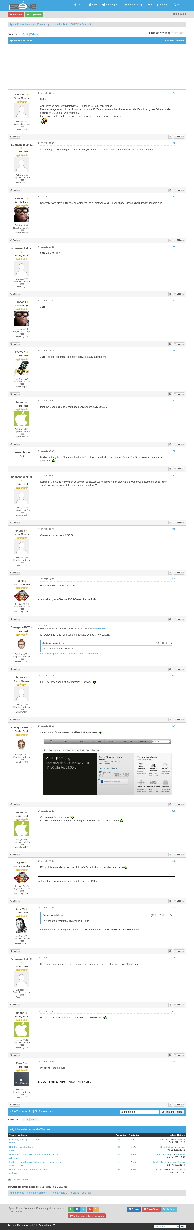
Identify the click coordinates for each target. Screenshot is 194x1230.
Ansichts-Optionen (175, 41)
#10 (173, 529)
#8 (174, 451)
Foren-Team (152, 1209)
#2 (174, 143)
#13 (173, 676)
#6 (174, 351)
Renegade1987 (100, 628)
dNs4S (12, 1143)
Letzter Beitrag (165, 1139)
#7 (174, 401)
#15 (173, 811)
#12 (173, 626)
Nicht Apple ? (60, 24)
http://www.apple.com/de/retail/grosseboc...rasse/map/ (69, 653)
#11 (173, 579)
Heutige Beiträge (159, 4)
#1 (174, 93)
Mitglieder (170, 1209)
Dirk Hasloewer (177, 1169)
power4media (178, 1162)
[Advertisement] (97, 66)
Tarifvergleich (112, 4)
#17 (173, 908)
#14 (173, 726)
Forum (80, 4)
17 (119, 1169)
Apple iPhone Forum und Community (29, 24)
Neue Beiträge (135, 4)
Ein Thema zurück (22, 1111)
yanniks (181, 1147)
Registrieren (35, 14)
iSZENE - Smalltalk (80, 24)
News (94, 4)
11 (119, 1139)
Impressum (56, 1208)
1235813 (180, 1139)
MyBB (52, 1225)
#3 (174, 197)
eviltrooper (14, 1173)
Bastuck (13, 1150)
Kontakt (135, 1209)
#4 (174, 247)
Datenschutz (15, 1211)
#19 (173, 1011)
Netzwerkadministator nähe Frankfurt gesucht (33, 1154)
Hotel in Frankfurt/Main (21, 1147)
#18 (173, 958)
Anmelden (17, 14)
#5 (174, 301)
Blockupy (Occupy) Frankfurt (24, 1139)
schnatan (13, 1158)
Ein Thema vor (43, 1111)
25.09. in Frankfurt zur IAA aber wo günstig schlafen (36, 1162)
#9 (174, 475)
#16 (173, 861)
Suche (179, 4)
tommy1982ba (16, 1165)
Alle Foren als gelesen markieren (88, 1216)
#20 (173, 1062)
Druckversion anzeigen (20, 1179)
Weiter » (34, 34)
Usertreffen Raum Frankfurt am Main (28, 1169)
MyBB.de (34, 1225)
